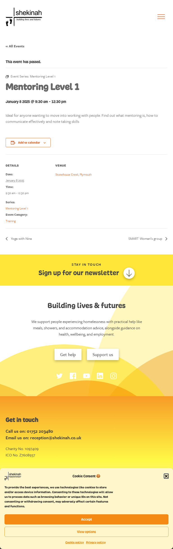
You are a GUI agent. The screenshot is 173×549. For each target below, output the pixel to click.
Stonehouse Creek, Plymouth (73, 174)
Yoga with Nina (21, 238)
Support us (103, 354)
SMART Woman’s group (145, 238)
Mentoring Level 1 (17, 208)
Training (11, 221)
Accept (86, 519)
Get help (68, 354)
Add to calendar (29, 142)
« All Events (15, 45)
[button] (166, 476)
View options (86, 532)
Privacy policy (96, 542)
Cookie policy (74, 542)
